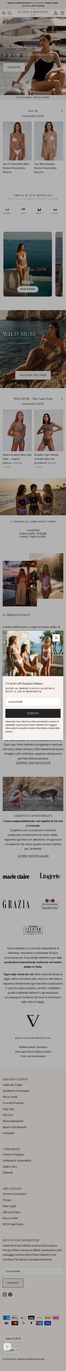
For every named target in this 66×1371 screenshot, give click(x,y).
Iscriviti (33, 713)
